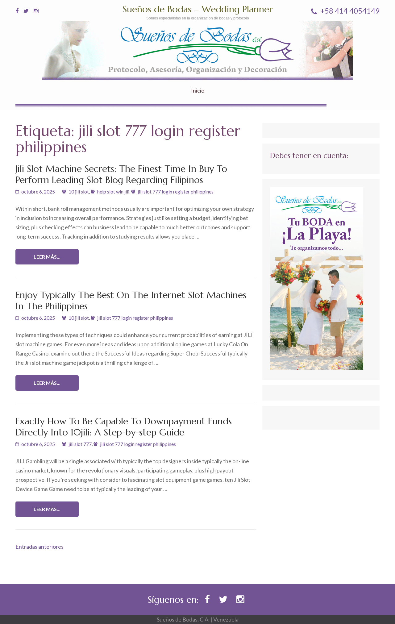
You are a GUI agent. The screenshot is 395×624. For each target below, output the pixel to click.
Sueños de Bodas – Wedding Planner (198, 9)
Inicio (197, 90)
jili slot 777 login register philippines (176, 191)
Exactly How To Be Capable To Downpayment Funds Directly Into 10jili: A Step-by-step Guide (123, 426)
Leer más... (47, 257)
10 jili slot (79, 191)
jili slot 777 (80, 444)
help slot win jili (113, 191)
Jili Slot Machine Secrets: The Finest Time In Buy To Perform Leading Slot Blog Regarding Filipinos (121, 174)
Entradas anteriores (39, 546)
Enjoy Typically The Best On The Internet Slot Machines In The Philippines (130, 300)
